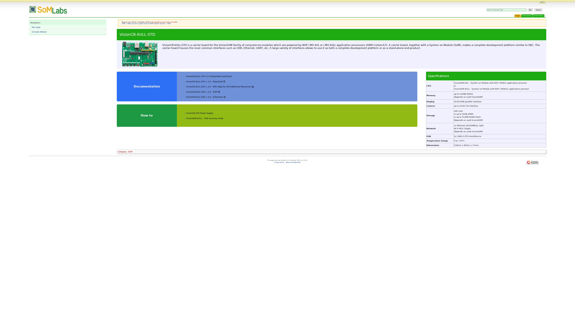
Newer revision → (161, 23)
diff (123, 23)
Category (122, 152)
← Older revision (131, 23)
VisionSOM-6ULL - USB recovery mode (204, 118)
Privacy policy (279, 162)
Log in (542, 2)
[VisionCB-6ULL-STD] (139, 54)
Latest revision (144, 23)
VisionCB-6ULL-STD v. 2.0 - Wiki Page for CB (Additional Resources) (218, 87)
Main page (36, 27)
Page (518, 15)
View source (526, 15)
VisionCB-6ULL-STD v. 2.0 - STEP (202, 92)
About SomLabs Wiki (293, 162)
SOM (130, 152)
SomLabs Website (39, 32)
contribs (174, 22)
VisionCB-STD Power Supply (199, 113)
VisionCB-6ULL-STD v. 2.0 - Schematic (204, 97)
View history (538, 15)
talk (168, 22)
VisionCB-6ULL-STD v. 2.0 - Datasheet (204, 81)
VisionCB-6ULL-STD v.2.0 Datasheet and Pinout (209, 76)
